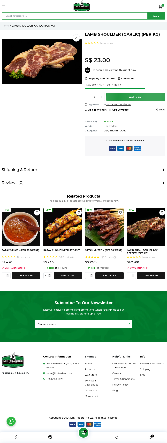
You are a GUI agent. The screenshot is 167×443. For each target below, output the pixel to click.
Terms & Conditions (123, 379)
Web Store (91, 375)
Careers (116, 373)
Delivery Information (152, 364)
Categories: (91, 131)
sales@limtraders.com (59, 373)
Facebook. (8, 373)
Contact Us (91, 390)
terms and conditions (118, 104)
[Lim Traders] (82, 6)
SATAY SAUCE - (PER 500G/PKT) (20, 250)
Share (162, 110)
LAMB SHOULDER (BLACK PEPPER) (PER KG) (142, 251)
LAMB (123, 131)
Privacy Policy (120, 385)
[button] (92, 43)
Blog (115, 390)
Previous (7, 243)
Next (162, 243)
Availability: (91, 122)
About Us (90, 369)
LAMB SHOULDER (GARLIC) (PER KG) (122, 34)
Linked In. (23, 373)
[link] (37, 212)
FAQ (142, 375)
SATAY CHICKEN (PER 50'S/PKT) (62, 250)
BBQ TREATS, (112, 131)
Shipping (145, 369)
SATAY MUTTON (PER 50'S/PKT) (103, 250)
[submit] (128, 324)
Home (5, 26)
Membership (92, 396)
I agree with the (109, 104)
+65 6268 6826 (54, 379)
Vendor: (89, 126)
